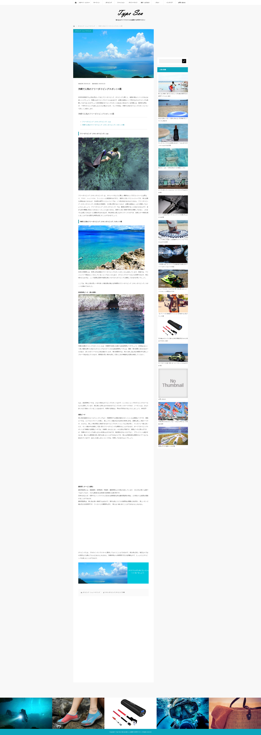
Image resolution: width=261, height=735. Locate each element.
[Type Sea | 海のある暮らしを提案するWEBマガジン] (130, 17)
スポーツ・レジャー (84, 2)
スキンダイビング (110, 592)
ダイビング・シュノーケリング (83, 30)
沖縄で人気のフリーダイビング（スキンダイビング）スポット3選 (103, 125)
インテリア (169, 2)
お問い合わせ (181, 2)
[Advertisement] (95, 615)
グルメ (157, 2)
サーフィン (96, 2)
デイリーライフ (133, 2)
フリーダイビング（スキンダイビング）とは (96, 121)
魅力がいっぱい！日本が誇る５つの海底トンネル (171, 168)
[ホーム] (75, 2)
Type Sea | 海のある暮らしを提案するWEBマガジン (129, 732)
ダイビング (109, 2)
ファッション (121, 2)
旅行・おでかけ (145, 2)
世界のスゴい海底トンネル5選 (166, 446)
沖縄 (123, 592)
